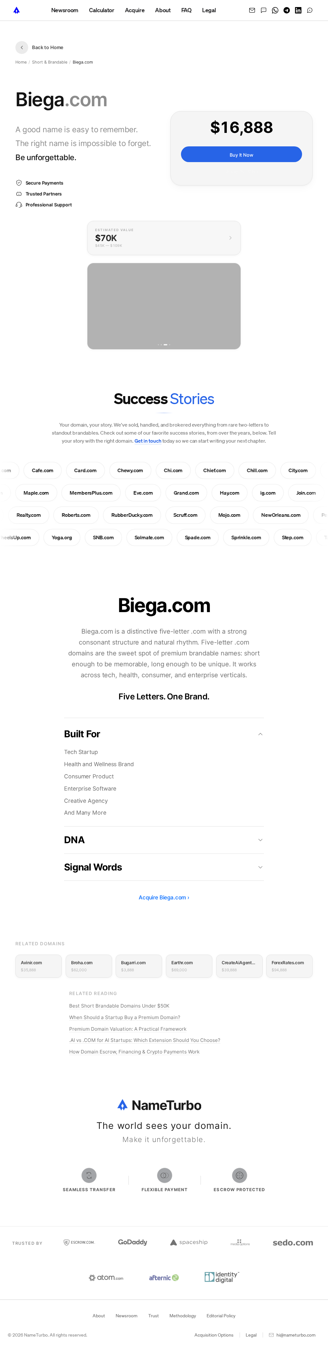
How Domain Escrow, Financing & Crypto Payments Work (134, 1052)
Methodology (182, 1316)
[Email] (252, 10)
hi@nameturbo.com (296, 1335)
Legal (251, 1335)
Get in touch (148, 440)
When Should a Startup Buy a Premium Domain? (124, 1017)
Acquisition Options (214, 1335)
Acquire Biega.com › (164, 897)
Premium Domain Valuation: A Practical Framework (127, 1029)
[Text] (263, 10)
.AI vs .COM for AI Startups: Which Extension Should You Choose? (144, 1040)
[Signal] (309, 10)
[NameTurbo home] (16, 10)
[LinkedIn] (298, 10)
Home (21, 62)
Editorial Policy (221, 1316)
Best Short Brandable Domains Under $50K (119, 1006)
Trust (153, 1316)
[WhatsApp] (275, 10)
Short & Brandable (49, 62)
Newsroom (126, 1316)
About (99, 1316)
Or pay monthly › (241, 171)
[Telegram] (286, 10)
